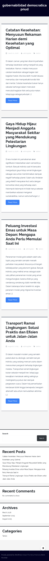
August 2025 (7, 519)
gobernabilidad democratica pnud (24, 7)
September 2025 (8, 516)
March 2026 (6, 512)
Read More (12, 100)
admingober (27, 53)
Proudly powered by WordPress (11, 555)
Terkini (38, 53)
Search (5, 434)
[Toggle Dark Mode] (43, 548)
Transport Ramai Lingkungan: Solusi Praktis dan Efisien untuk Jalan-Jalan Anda (22, 332)
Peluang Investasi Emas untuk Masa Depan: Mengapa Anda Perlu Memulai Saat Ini (23, 235)
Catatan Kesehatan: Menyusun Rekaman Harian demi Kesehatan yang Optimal (23, 39)
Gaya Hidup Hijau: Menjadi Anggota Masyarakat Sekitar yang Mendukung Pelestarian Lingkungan (23, 135)
